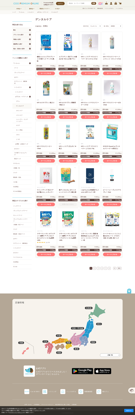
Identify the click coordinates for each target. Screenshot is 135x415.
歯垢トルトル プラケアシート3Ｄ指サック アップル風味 (46, 59)
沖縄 (21, 343)
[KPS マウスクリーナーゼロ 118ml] (112, 88)
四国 (59, 353)
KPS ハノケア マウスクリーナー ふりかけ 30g (89, 147)
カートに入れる (46, 73)
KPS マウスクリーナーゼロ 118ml (112, 104)
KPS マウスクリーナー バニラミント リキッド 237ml (112, 58)
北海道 (88, 308)
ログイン (60, 3)
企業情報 (74, 404)
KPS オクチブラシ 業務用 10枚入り (67, 104)
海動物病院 (100, 8)
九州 (45, 342)
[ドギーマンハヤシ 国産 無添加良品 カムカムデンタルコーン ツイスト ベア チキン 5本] (90, 219)
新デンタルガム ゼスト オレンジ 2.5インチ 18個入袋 (67, 191)
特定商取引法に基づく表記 (62, 404)
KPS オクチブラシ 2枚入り (45, 102)
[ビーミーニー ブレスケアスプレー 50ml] (112, 175)
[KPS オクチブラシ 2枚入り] (45, 88)
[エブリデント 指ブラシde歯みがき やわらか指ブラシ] (67, 42)
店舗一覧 (110, 355)
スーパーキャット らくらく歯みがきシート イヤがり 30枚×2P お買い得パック (112, 236)
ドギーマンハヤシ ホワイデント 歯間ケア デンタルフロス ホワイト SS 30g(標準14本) (46, 237)
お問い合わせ (28, 404)
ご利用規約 (36, 404)
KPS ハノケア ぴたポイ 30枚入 (67, 147)
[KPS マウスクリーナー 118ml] (45, 132)
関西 (68, 343)
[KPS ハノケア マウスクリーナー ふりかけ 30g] (90, 132)
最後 (119, 268)
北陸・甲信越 (77, 328)
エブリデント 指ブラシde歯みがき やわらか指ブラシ (68, 58)
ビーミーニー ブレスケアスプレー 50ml (112, 191)
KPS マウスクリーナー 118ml (44, 147)
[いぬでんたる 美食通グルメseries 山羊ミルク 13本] (90, 175)
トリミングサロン (109, 8)
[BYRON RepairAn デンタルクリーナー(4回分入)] (112, 132)
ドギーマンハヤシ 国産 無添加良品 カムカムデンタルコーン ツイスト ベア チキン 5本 (90, 237)
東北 (99, 324)
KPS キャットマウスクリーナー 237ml (90, 104)
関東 (93, 342)
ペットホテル (119, 8)
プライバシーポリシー (47, 404)
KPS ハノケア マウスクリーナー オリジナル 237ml (89, 58)
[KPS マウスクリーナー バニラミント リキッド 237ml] (112, 42)
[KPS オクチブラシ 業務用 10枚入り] (67, 88)
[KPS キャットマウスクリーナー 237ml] (90, 88)
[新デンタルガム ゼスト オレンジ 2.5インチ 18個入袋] (67, 175)
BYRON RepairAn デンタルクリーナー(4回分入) (111, 147)
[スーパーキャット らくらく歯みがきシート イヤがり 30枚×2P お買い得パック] (112, 219)
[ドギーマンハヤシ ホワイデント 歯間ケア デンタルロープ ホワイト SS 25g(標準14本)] (67, 219)
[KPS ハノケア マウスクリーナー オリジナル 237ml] (90, 42)
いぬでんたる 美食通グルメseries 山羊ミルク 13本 (90, 191)
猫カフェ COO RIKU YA (89, 8)
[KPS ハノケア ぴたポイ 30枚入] (67, 132)
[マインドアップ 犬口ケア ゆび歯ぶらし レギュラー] (45, 175)
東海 (76, 349)
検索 (93, 3)
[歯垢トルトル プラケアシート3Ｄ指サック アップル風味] (45, 42)
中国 (59, 336)
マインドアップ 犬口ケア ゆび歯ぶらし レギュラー (45, 191)
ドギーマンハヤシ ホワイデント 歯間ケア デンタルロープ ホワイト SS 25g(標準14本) (68, 237)
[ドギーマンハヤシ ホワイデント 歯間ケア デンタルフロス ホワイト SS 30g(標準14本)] (45, 219)
